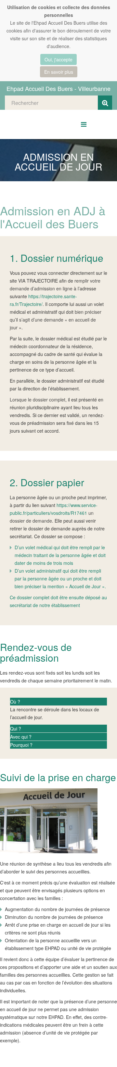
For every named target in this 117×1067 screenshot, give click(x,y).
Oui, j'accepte (58, 59)
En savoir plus (58, 72)
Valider (105, 102)
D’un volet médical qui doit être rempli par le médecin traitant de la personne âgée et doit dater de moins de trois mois (60, 555)
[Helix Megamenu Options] (83, 124)
